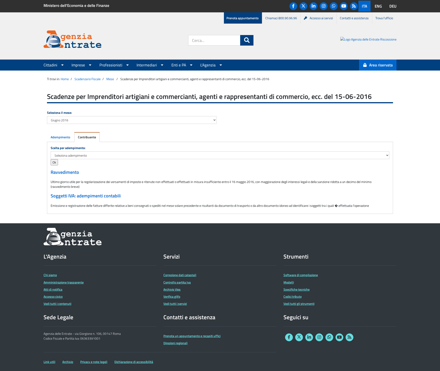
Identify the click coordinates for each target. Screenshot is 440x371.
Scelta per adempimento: (68, 147)
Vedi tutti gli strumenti (298, 303)
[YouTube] (344, 6)
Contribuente (87, 137)
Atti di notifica (53, 289)
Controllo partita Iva (177, 282)
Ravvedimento (65, 172)
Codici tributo (292, 296)
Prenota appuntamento (242, 18)
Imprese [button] (79, 65)
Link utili (49, 361)
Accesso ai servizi (321, 18)
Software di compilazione (300, 275)
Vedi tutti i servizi (175, 303)
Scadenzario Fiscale (87, 78)
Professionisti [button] (111, 65)
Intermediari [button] (147, 65)
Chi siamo (50, 275)
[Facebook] (293, 6)
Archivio (67, 361)
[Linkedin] (313, 6)
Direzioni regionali (175, 343)
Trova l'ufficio (384, 18)
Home (65, 78)
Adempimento (60, 137)
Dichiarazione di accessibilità (133, 361)
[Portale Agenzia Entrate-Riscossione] (368, 40)
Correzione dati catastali (179, 275)
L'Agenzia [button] (208, 65)
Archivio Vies (172, 289)
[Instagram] (323, 6)
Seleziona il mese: (59, 112)
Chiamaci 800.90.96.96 (281, 18)
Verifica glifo (171, 296)
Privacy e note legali (93, 361)
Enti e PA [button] (179, 65)
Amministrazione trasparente (64, 282)
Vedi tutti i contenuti (57, 303)
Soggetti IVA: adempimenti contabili (86, 195)
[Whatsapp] (334, 6)
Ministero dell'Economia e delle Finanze (76, 5)
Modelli (288, 282)
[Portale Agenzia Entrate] (72, 40)
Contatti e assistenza (354, 18)
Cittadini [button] (51, 65)
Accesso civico (53, 296)
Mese (110, 78)
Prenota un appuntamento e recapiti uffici (191, 335)
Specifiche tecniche (296, 289)
